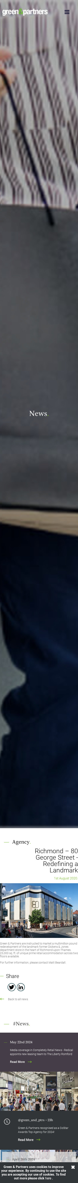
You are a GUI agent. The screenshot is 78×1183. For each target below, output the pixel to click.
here (48, 1178)
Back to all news (18, 999)
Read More (17, 1062)
